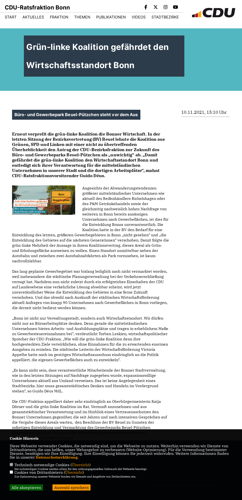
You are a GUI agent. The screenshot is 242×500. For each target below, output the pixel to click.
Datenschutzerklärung (57, 457)
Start (11, 17)
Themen (82, 17)
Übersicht (80, 464)
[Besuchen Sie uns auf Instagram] (166, 7)
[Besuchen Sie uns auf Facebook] (146, 7)
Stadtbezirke (165, 17)
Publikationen (111, 17)
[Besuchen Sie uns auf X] (156, 7)
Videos (139, 17)
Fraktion (59, 17)
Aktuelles (33, 17)
